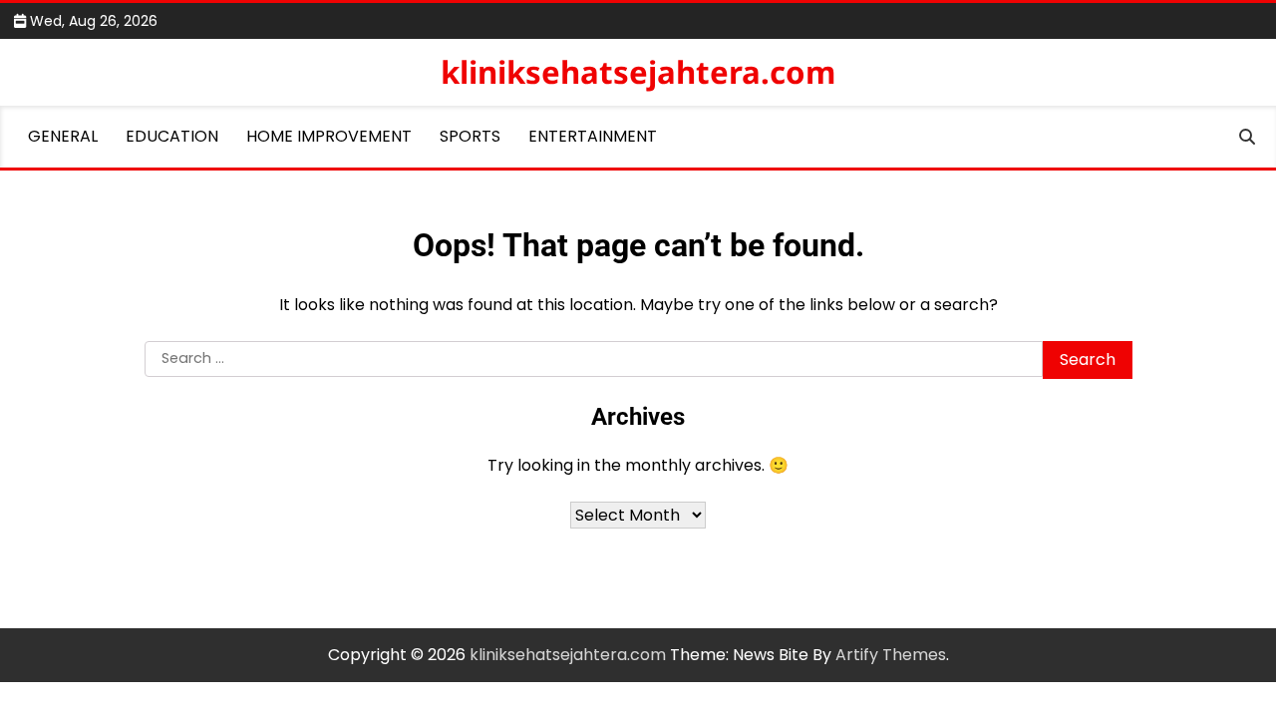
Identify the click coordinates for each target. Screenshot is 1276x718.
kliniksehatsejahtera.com (638, 72)
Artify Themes (890, 654)
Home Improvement (329, 136)
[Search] (1247, 137)
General (63, 136)
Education (172, 136)
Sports (470, 136)
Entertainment (592, 136)
